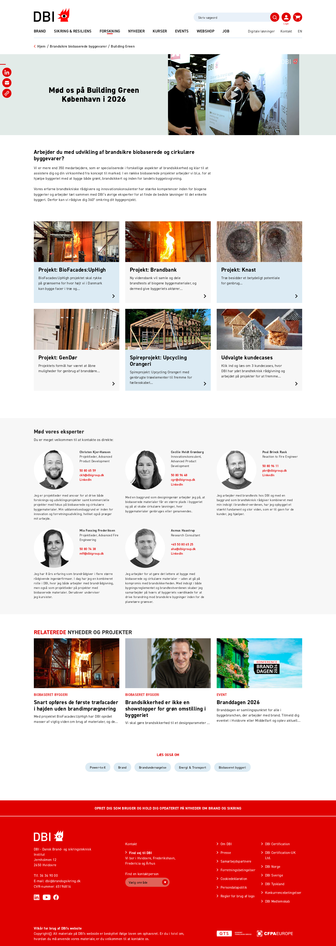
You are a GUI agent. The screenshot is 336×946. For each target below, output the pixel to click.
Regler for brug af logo (237, 896)
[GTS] (234, 934)
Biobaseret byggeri (51, 695)
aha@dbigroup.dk (183, 549)
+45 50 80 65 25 (182, 544)
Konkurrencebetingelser (283, 892)
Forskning (110, 31)
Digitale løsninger (261, 31)
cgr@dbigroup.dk (183, 480)
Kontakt (286, 31)
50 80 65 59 (88, 470)
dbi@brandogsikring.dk (63, 881)
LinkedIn (86, 480)
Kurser (160, 31)
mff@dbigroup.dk (92, 553)
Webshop (205, 31)
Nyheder (136, 31)
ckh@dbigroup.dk (92, 475)
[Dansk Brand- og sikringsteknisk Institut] (51, 15)
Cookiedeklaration (234, 879)
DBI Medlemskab (277, 901)
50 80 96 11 (270, 466)
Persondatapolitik (234, 887)
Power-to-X (98, 767)
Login (286, 23)
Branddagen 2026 (238, 702)
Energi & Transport (192, 767)
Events (182, 31)
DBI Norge (272, 866)
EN (300, 31)
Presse (226, 852)
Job (225, 31)
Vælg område (138, 882)
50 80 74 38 (88, 549)
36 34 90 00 (49, 875)
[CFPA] (275, 934)
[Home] (48, 835)
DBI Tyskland (275, 884)
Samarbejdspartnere (236, 861)
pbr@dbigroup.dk (274, 470)
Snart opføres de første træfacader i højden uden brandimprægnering (76, 705)
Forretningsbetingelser (238, 870)
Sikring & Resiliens (73, 31)
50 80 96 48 (179, 475)
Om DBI (226, 844)
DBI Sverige (274, 875)
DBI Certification (277, 844)
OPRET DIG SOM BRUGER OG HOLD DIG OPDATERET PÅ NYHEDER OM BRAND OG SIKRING (168, 808)
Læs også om (168, 755)
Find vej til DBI (140, 853)
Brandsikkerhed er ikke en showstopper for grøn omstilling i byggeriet (165, 708)
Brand (40, 31)
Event (222, 695)
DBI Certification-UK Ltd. (280, 855)
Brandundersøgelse (152, 767)
